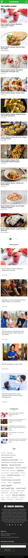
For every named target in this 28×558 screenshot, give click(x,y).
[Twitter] (18, 525)
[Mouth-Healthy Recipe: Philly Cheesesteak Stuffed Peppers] (14, 151)
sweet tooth (8, 495)
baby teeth (10, 453)
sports (21, 492)
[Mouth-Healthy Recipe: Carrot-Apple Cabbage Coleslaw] (14, 197)
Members (4, 266)
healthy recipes (13, 475)
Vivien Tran (3, 27)
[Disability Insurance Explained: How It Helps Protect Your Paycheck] (14, 287)
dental (4, 465)
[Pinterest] (12, 525)
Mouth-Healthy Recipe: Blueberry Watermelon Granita (11, 25)
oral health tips (7, 488)
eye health (13, 470)
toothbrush (8, 497)
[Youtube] (21, 525)
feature (20, 470)
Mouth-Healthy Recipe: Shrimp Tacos (12, 93)
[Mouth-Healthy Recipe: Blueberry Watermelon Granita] (14, 16)
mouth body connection (11, 480)
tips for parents (18, 495)
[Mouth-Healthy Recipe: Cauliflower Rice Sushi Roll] (14, 220)
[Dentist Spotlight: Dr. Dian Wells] (14, 352)
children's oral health (9, 460)
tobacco (2, 497)
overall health (21, 488)
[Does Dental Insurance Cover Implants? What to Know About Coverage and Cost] (14, 381)
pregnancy (13, 490)
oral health (6, 485)
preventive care (21, 490)
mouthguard (3, 482)
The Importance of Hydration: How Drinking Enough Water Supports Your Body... (13, 332)
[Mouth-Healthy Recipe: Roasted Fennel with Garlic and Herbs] (14, 106)
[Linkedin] (10, 525)
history (23, 475)
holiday (3, 477)
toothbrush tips (15, 497)
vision (3, 499)
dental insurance (7, 468)
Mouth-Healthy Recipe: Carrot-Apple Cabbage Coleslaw (12, 206)
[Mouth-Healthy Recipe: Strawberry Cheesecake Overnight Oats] (14, 61)
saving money (4, 492)
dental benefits (15, 465)
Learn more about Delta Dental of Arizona (10, 537)
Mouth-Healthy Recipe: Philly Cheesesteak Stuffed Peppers (10, 160)
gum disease (22, 472)
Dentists (4, 362)
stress (2, 495)
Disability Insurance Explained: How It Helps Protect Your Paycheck (14, 300)
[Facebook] (7, 525)
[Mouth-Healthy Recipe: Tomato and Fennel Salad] (14, 174)
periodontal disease (5, 490)
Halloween (3, 475)
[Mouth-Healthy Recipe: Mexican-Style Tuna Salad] (14, 38)
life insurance (9, 477)
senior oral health (14, 492)
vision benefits (10, 499)
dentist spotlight (21, 468)
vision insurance (19, 499)
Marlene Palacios (5, 50)
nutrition (17, 483)
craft (21, 459)
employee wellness (5, 470)
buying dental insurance (8, 455)
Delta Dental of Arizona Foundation (12, 462)
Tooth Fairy (22, 497)
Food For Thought (5, 472)
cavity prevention (7, 457)
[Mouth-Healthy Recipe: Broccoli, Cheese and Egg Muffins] (14, 129)
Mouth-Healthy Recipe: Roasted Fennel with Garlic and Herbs (13, 115)
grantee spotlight (14, 472)
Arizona (3, 453)
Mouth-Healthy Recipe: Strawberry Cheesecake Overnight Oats (12, 70)
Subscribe (7, 550)
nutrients (10, 482)
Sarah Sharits (4, 209)
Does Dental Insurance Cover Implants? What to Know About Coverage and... (12, 395)
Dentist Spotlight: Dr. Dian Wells (12, 364)
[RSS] (15, 525)
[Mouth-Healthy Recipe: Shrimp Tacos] (14, 84)
